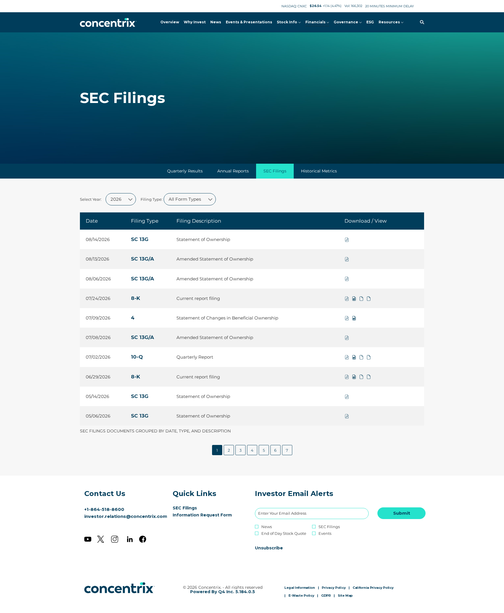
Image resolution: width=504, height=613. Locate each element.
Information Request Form (208, 515)
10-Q (137, 357)
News (266, 527)
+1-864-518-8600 (104, 509)
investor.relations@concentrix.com (125, 516)
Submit (401, 513)
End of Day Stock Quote (283, 533)
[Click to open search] (420, 22)
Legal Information (299, 588)
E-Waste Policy (301, 595)
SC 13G (139, 239)
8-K (135, 298)
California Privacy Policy (373, 588)
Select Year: (91, 199)
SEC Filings (193, 508)
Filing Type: (151, 199)
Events (324, 533)
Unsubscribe (269, 548)
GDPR (326, 595)
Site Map (345, 595)
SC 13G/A (142, 259)
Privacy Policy (334, 588)
